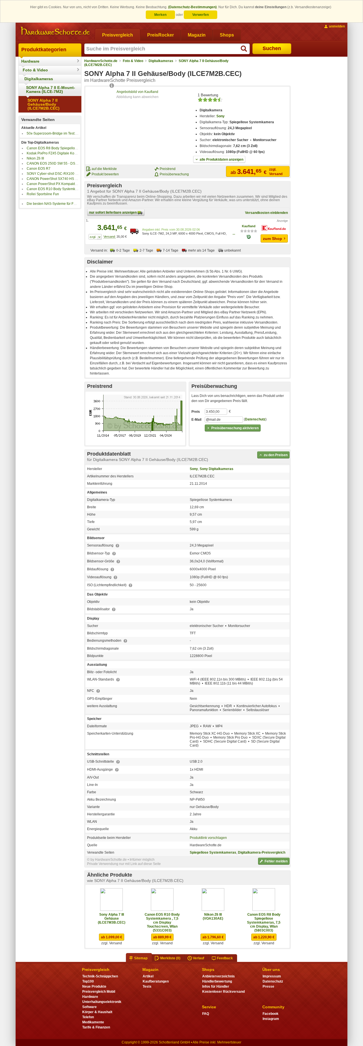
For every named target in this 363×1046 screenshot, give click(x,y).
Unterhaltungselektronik (101, 1002)
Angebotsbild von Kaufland (137, 92)
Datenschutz (255, 419)
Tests (147, 986)
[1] (95, 237)
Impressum (272, 976)
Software (89, 1007)
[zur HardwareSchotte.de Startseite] (55, 31)
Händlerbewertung (217, 981)
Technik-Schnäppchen (100, 976)
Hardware (30, 61)
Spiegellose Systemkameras (213, 852)
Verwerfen (200, 15)
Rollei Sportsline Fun (43, 194)
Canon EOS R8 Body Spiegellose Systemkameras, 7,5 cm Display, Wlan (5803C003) (263, 922)
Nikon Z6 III (35, 158)
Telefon (88, 1017)
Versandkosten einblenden (266, 213)
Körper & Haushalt (97, 1012)
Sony (220, 116)
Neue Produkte (94, 986)
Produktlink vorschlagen (208, 838)
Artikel (148, 976)
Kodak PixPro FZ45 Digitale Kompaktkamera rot (63, 153)
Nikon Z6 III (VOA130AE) (213, 916)
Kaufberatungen (156, 981)
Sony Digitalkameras (216, 469)
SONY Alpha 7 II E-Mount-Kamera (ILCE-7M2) (50, 89)
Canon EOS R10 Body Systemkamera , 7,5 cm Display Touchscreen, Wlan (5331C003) (162, 922)
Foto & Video (35, 70)
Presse (268, 986)
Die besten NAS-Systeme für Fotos (53, 204)
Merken (160, 15)
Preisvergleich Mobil (98, 992)
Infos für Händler (215, 986)
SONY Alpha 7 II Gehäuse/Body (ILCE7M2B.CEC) (44, 104)
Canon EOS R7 (38, 169)
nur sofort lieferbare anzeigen (113, 212)
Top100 (88, 981)
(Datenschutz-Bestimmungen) (192, 7)
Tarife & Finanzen (96, 1027)
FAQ (205, 1014)
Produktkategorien (43, 49)
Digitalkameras (38, 78)
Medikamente (93, 1022)
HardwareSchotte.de (100, 61)
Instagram (271, 1019)
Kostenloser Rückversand (223, 992)
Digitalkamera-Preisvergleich (261, 852)
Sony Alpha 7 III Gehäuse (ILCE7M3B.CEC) (111, 918)
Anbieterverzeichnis (218, 976)
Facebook (270, 1014)
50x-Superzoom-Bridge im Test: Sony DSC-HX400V (66, 133)
